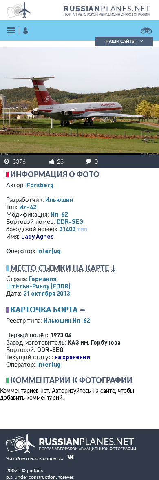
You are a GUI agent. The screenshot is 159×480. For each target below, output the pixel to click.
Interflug (48, 250)
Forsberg (39, 184)
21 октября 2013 (46, 293)
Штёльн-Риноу (38, 286)
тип (82, 228)
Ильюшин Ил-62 (67, 320)
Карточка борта (44, 309)
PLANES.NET (107, 8)
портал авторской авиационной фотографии (107, 15)
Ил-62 (27, 206)
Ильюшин (59, 199)
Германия (42, 278)
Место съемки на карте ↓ (63, 267)
